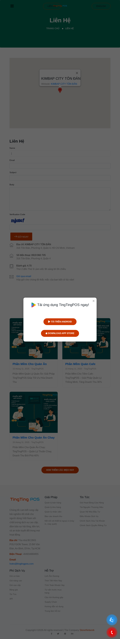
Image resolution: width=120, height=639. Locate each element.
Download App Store (60, 333)
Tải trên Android (61, 321)
